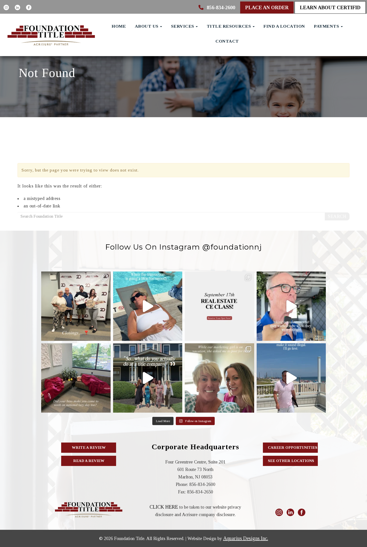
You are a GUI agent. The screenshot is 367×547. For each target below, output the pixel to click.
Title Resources (229, 26)
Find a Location (284, 26)
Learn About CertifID (330, 7)
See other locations (291, 461)
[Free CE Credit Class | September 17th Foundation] (219, 306)
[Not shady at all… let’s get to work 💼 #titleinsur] (291, 378)
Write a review (89, 448)
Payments (327, 26)
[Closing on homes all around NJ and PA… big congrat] (76, 306)
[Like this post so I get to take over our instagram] (219, 378)
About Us (147, 26)
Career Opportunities (292, 448)
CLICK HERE (164, 507)
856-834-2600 (220, 7)
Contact (227, 41)
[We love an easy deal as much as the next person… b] (148, 306)
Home (119, 26)
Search (337, 216)
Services (183, 26)
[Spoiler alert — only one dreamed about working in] (291, 306)
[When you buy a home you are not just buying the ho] (148, 378)
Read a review (88, 461)
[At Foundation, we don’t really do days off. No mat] (76, 378)
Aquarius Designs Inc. (245, 538)
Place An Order (267, 7)
